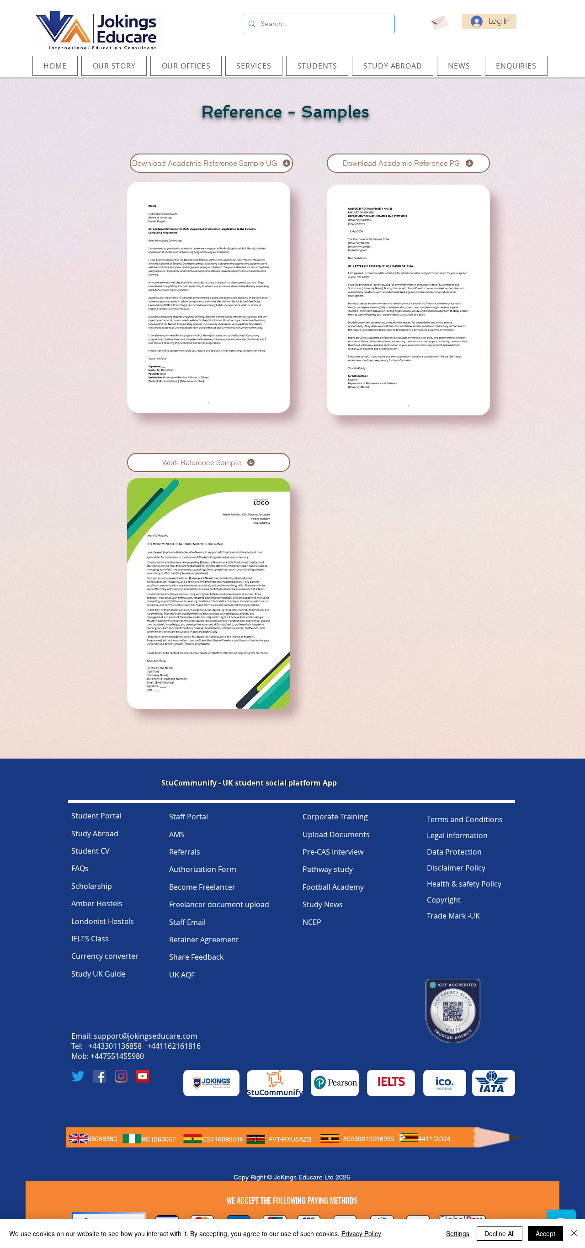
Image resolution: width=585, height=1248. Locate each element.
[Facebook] (99, 1076)
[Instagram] (121, 1076)
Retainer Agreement (204, 940)
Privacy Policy (361, 1233)
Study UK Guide (98, 974)
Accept (545, 1233)
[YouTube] (142, 1076)
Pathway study (328, 869)
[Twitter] (78, 1076)
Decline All (499, 1233)
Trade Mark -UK (453, 916)
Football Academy (333, 887)
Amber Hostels (96, 903)
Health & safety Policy (464, 884)
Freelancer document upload (219, 904)
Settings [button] (457, 1233)
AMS (176, 834)
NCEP (312, 922)
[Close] (574, 1233)
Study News (323, 904)
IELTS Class (90, 939)
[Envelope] (439, 21)
